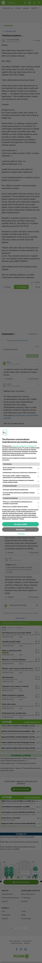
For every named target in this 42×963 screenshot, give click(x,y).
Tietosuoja (21, 534)
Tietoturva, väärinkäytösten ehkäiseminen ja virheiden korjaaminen (17, 502)
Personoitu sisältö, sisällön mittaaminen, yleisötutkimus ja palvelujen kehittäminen (17, 476)
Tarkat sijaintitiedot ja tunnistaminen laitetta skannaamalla (17, 468)
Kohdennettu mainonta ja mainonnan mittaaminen (19, 472)
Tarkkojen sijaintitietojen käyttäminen (15, 489)
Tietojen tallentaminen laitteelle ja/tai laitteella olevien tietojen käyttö (18, 481)
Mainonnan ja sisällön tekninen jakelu (15, 506)
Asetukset (20, 529)
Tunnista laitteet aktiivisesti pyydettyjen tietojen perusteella (19, 493)
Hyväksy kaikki (20, 524)
